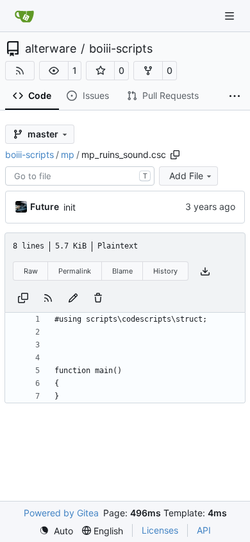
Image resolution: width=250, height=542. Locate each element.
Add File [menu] (186, 175)
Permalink (74, 271)
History (165, 271)
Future (44, 206)
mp (67, 154)
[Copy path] (175, 154)
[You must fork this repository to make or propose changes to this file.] (73, 297)
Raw (31, 271)
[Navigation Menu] (231, 15)
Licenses (160, 530)
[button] (54, 70)
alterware (50, 48)
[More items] (234, 96)
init (69, 207)
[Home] (24, 16)
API (204, 530)
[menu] (56, 530)
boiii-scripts (121, 48)
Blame (122, 271)
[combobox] (79, 176)
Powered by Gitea (61, 512)
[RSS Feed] (20, 70)
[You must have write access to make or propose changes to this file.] (98, 297)
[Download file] (205, 271)
